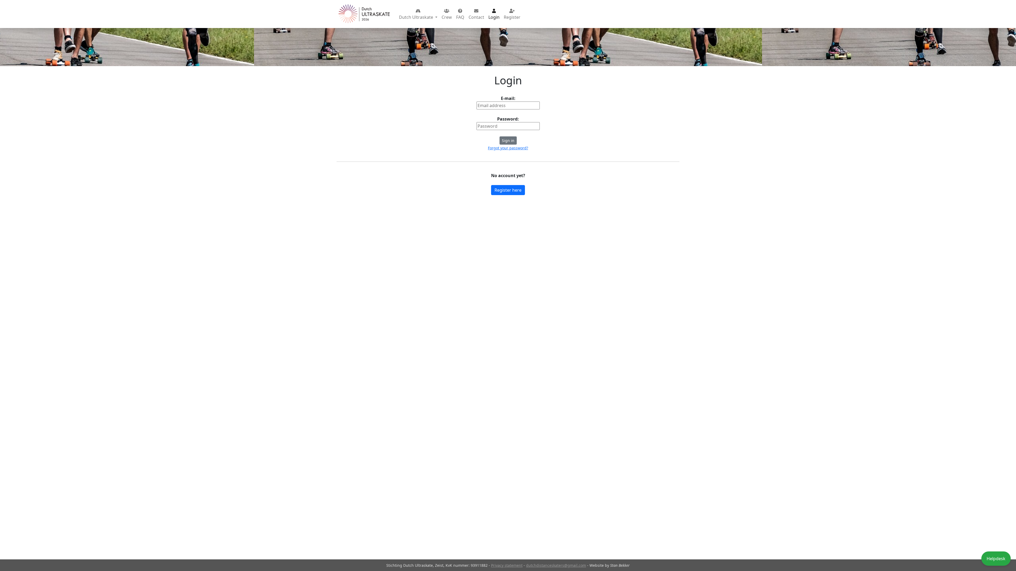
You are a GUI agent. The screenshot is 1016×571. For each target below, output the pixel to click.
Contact (476, 17)
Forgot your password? (508, 147)
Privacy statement (507, 565)
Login (494, 17)
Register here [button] (508, 190)
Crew (447, 17)
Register (512, 17)
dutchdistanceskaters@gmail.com (556, 565)
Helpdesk (996, 558)
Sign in (508, 140)
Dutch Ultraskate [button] (416, 17)
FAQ (460, 17)
